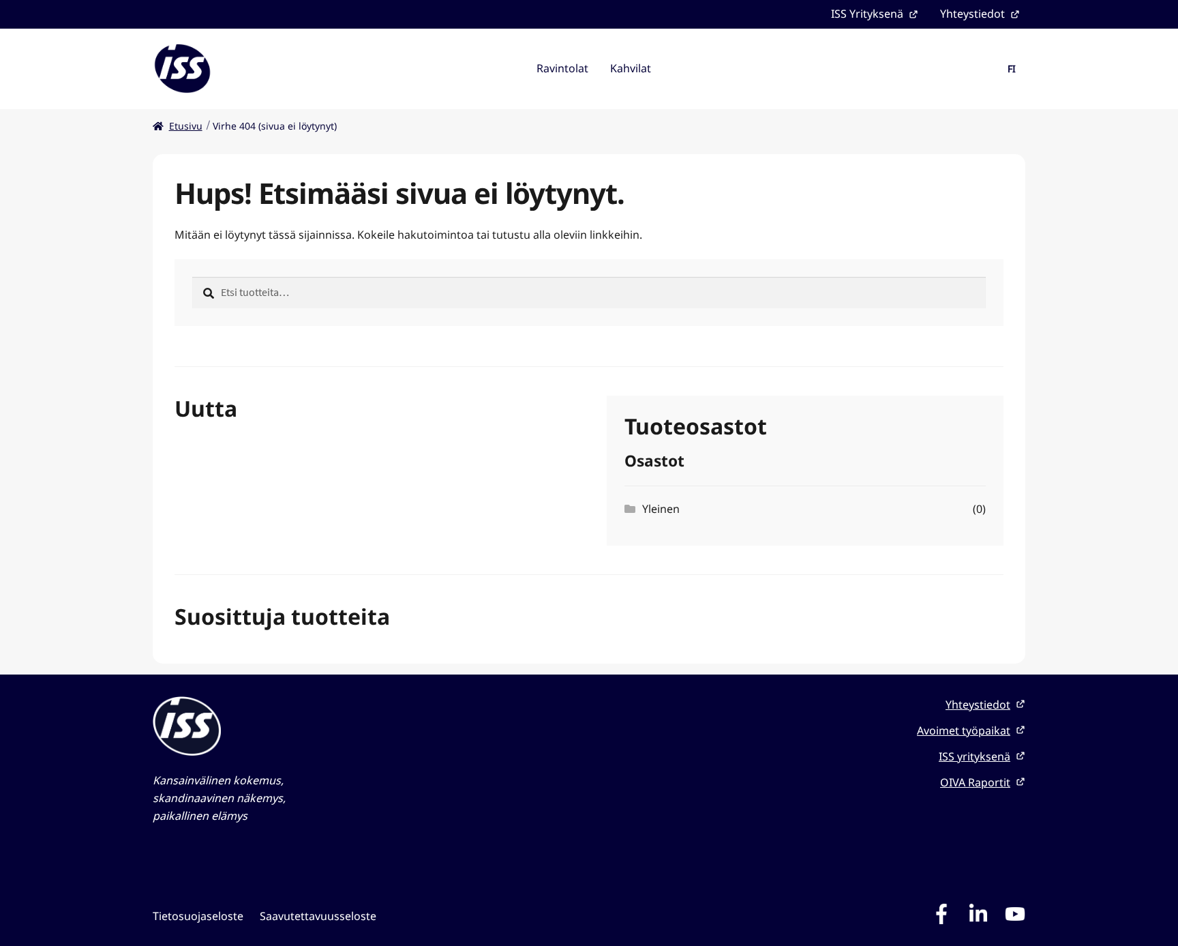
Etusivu (185, 125)
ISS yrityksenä (974, 756)
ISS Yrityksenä (867, 13)
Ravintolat (562, 68)
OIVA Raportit (975, 782)
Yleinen (661, 508)
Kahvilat (630, 68)
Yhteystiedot (972, 13)
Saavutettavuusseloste (318, 915)
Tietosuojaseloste (198, 915)
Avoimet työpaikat (963, 730)
